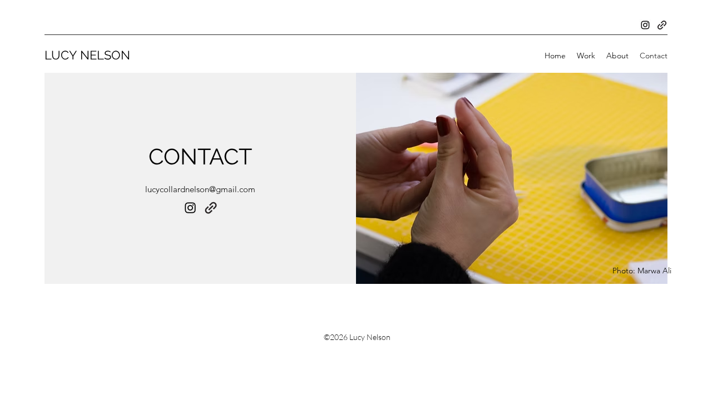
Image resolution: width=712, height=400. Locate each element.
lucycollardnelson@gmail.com (200, 189)
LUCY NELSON (87, 55)
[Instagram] (645, 25)
